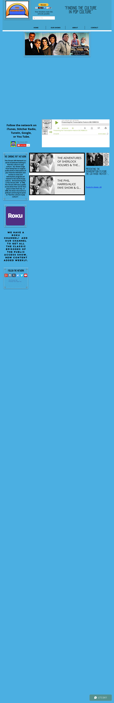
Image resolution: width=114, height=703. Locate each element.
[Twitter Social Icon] (17, 275)
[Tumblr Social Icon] (14, 275)
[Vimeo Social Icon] (21, 275)
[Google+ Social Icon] (6, 275)
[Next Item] (106, 159)
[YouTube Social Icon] (25, 275)
